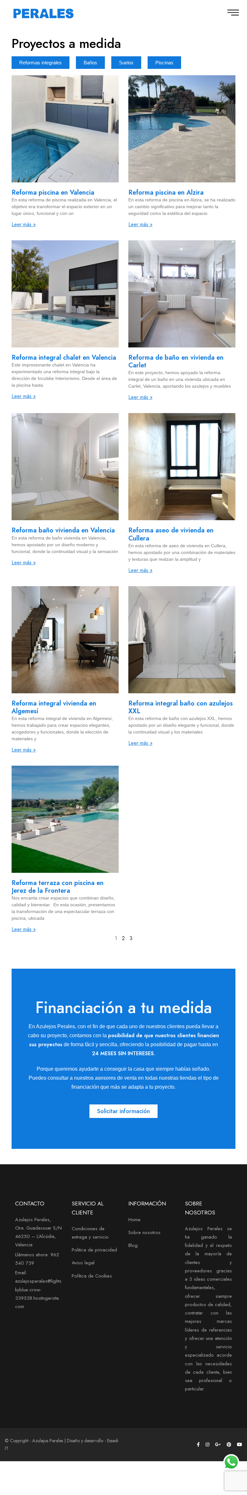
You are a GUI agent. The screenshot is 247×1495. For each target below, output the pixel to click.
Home (134, 1219)
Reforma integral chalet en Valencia (64, 357)
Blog (133, 1245)
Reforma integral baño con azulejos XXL (180, 707)
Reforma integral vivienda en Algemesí (54, 707)
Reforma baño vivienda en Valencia (63, 530)
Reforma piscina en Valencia (53, 192)
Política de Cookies (92, 1275)
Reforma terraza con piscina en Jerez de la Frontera (58, 886)
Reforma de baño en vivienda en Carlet (176, 361)
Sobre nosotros (144, 1232)
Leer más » (24, 224)
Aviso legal (83, 1262)
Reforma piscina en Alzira (166, 192)
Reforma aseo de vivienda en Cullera (171, 534)
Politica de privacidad (94, 1249)
